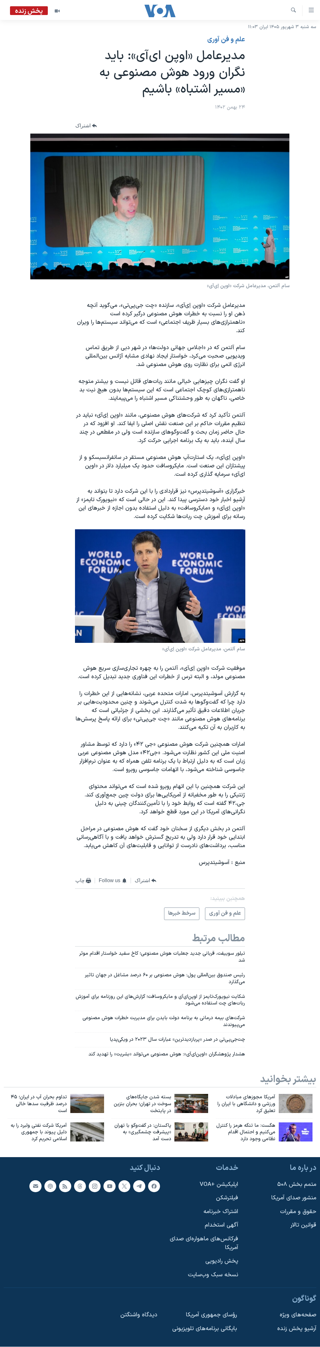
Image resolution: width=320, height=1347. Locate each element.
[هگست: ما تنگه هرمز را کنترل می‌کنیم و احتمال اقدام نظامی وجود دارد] (295, 1131)
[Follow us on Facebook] (154, 1186)
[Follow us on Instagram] (95, 1186)
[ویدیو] (57, 11)
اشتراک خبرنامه (220, 1211)
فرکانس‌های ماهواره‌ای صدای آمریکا (204, 1243)
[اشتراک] (35, 1186)
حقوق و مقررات (298, 1211)
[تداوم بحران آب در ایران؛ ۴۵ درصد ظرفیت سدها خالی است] (87, 1103)
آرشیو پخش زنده (296, 1328)
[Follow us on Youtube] (109, 1186)
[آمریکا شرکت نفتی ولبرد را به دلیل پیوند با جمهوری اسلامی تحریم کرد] (87, 1131)
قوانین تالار (303, 1225)
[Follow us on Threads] (80, 1186)
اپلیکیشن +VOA (219, 1184)
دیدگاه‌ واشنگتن (138, 1315)
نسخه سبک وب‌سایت (213, 1275)
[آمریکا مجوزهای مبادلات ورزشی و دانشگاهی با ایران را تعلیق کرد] (295, 1103)
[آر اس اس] (65, 1186)
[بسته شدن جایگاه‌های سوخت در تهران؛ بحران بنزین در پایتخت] (191, 1103)
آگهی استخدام (221, 1225)
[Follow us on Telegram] (139, 1186)
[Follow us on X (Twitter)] (124, 1186)
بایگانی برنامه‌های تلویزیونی (204, 1328)
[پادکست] (50, 1186)
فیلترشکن (227, 1198)
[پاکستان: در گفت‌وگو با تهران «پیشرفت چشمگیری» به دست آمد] (191, 1131)
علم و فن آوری (226, 40)
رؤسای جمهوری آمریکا (211, 1315)
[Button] (86, 125)
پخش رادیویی (221, 1261)
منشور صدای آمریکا (293, 1198)
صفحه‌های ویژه (298, 1315)
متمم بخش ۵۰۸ (296, 1184)
